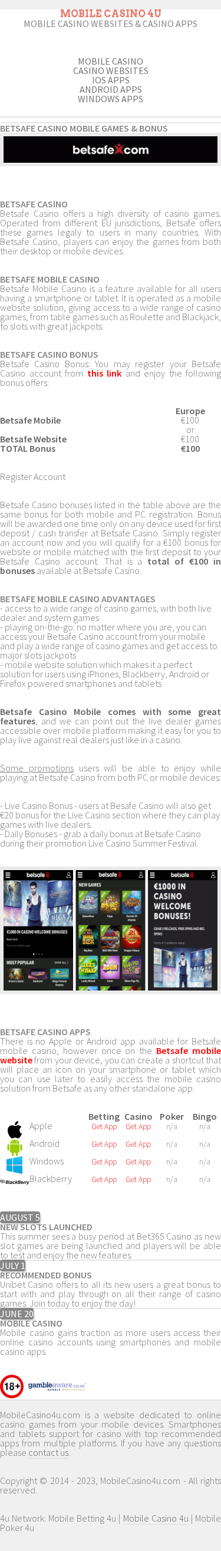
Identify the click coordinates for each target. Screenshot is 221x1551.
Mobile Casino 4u (156, 1518)
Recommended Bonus (46, 1275)
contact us (48, 1452)
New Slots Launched (46, 1227)
